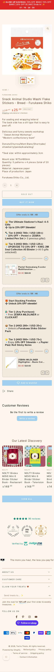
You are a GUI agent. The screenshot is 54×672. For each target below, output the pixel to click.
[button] (27, 383)
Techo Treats (22, 646)
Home (4, 90)
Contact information (28, 657)
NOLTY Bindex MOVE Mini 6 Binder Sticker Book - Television (34, 478)
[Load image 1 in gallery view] (23, 80)
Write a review (27, 418)
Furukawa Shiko (9, 95)
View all (26, 499)
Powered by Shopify (11, 650)
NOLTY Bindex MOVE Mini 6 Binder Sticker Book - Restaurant (12, 478)
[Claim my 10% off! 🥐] (50, 595)
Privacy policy (45, 649)
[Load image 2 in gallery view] (31, 80)
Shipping (5, 113)
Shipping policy (37, 653)
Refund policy (29, 649)
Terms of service (20, 653)
